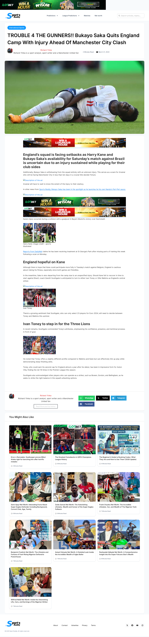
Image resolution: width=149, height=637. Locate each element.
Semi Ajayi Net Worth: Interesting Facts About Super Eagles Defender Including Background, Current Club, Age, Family (29, 507)
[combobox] (130, 15)
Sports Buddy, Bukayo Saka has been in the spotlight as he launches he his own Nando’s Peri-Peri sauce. (82, 189)
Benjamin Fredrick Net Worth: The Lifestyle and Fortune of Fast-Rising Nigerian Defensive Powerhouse (29, 554)
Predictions (51, 16)
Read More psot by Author (46, 406)
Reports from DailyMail (32, 251)
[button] (16, 28)
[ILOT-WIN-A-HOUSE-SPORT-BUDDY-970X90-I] (74, 147)
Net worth (98, 16)
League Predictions (69, 16)
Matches (87, 16)
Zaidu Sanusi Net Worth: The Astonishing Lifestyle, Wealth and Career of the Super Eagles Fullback (74, 507)
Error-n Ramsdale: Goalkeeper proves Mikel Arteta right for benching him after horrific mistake (28, 459)
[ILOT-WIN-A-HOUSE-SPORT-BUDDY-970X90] (53, 9)
